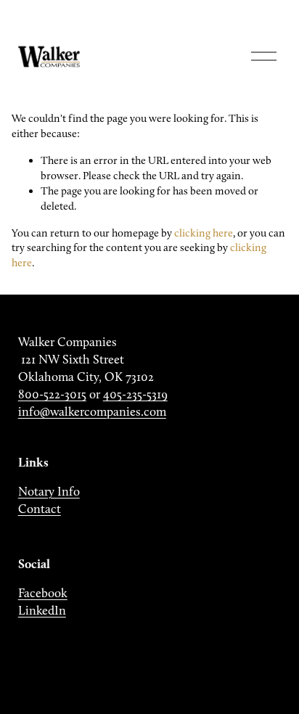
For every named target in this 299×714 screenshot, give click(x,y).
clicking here (203, 232)
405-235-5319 (135, 394)
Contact (39, 508)
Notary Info (49, 491)
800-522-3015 (52, 394)
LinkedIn (42, 610)
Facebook (42, 593)
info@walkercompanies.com (92, 411)
